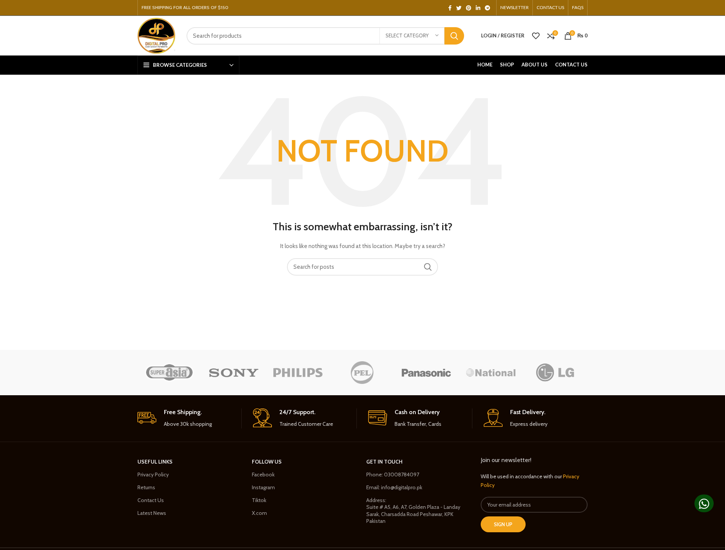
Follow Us (267, 461)
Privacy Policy (153, 474)
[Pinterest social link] (469, 8)
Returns (146, 487)
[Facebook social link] (450, 8)
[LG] (555, 372)
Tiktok (259, 500)
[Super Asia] (169, 372)
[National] (490, 373)
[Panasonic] (426, 372)
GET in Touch (384, 461)
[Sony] (234, 372)
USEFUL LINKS (155, 461)
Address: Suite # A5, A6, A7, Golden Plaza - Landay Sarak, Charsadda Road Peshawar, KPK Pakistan (413, 510)
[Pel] (362, 372)
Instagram (263, 487)
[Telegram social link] (487, 8)
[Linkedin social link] (478, 8)
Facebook (263, 474)
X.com (259, 513)
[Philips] (298, 372)
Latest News (151, 513)
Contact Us (150, 500)
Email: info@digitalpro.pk (394, 487)
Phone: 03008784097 (392, 474)
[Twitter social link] (459, 8)
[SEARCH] (454, 36)
